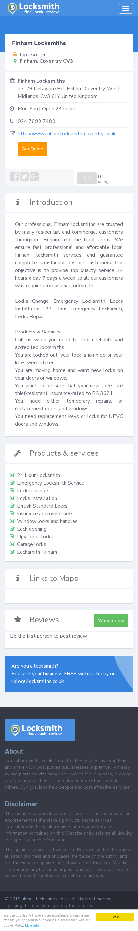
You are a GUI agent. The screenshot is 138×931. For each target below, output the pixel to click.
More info (32, 925)
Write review (111, 620)
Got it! (115, 916)
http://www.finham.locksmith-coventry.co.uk (67, 133)
